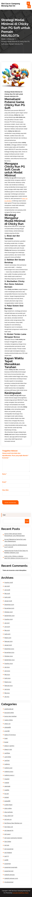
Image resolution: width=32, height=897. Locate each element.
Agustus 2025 (8, 619)
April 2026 (7, 597)
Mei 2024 (7, 674)
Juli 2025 (7, 623)
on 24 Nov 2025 (11, 84)
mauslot (6, 779)
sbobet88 (7, 801)
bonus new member (10, 716)
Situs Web (5, 490)
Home (3, 39)
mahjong (7, 764)
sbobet (6, 797)
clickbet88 (7, 727)
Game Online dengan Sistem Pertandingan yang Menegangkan (14, 534)
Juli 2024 (7, 667)
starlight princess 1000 (11, 878)
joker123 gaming (9, 746)
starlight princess (9, 874)
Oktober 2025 (8, 612)
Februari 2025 (8, 641)
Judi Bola (7, 753)
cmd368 (7, 731)
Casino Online (8, 720)
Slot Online (7, 841)
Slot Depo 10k (8, 827)
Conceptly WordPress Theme (20, 892)
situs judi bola (8, 812)
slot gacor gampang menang (13, 838)
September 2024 (9, 660)
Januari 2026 (8, 601)
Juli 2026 (7, 586)
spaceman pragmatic (10, 867)
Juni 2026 (7, 590)
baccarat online (9, 712)
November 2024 (9, 652)
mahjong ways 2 (9, 775)
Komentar (5, 458)
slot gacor (7, 834)
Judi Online (7, 757)
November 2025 (9, 608)
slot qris (6, 845)
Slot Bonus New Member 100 (13, 823)
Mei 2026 (7, 593)
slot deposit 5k (8, 830)
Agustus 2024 (8, 663)
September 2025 (9, 615)
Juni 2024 (7, 671)
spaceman (7, 863)
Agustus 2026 (8, 582)
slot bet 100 (8, 819)
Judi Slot (7, 760)
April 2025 (7, 634)
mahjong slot (8, 768)
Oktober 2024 (8, 656)
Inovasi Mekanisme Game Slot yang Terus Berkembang (15, 540)
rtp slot (6, 793)
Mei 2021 (7, 693)
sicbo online (8, 808)
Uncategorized (8, 882)
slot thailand (8, 852)
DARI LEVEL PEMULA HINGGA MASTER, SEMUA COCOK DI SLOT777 (16, 557)
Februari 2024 (8, 685)
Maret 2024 (7, 682)
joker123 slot (8, 749)
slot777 (6, 856)
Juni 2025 (7, 626)
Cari (4, 515)
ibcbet (6, 742)
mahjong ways (8, 771)
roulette (6, 790)
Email (4, 482)
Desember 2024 (9, 649)
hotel (5, 738)
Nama (4, 474)
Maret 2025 (7, 638)
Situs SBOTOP (8, 816)
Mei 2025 (7, 630)
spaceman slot (8, 871)
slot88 (6, 860)
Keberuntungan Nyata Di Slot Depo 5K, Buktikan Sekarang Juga (16, 551)
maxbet (6, 782)
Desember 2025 (9, 604)
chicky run (10, 39)
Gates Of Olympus (10, 735)
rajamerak (7, 786)
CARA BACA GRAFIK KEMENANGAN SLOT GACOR (15, 546)
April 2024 (7, 678)
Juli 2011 (6, 696)
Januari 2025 (8, 645)
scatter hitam (8, 804)
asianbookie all (8, 709)
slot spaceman (8, 849)
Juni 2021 (7, 689)
